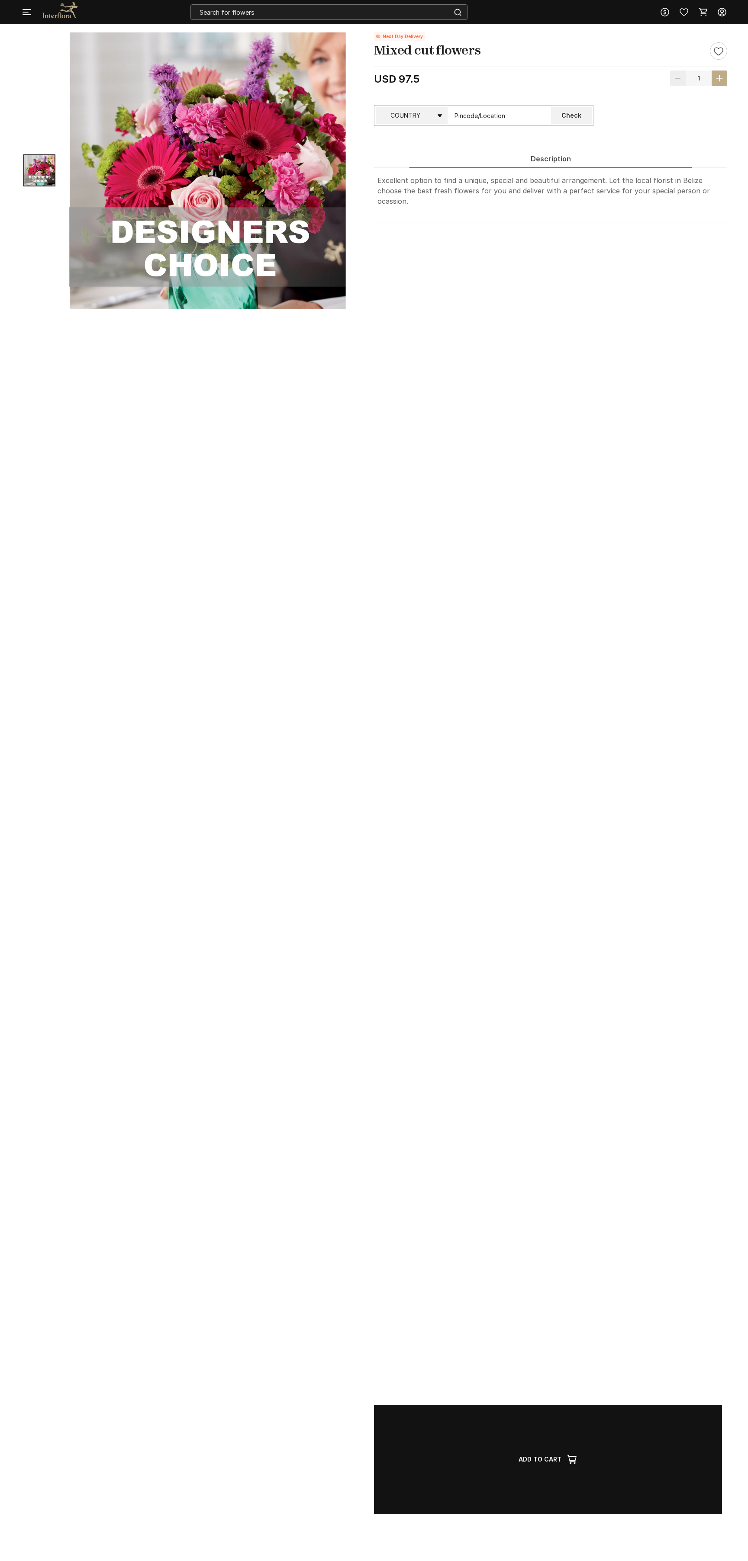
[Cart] (703, 12)
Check (571, 115)
